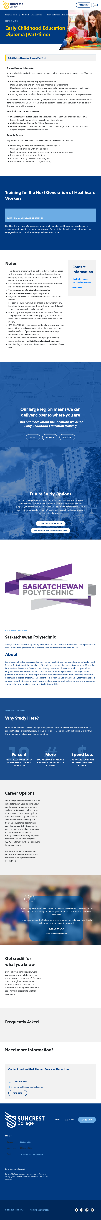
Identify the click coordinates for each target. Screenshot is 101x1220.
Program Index (11, 15)
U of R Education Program (50, 523)
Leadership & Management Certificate (50, 531)
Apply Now (84, 5)
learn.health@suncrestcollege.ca (28, 1087)
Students (57, 1120)
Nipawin (50, 437)
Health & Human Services (32, 15)
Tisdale (33, 437)
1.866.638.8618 (20, 1081)
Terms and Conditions (39, 1210)
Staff (71, 1120)
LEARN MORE (18, 1093)
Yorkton (67, 437)
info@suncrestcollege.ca (31, 1154)
